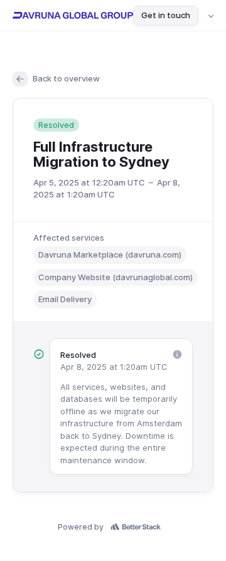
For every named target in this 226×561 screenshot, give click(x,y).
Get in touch (165, 15)
